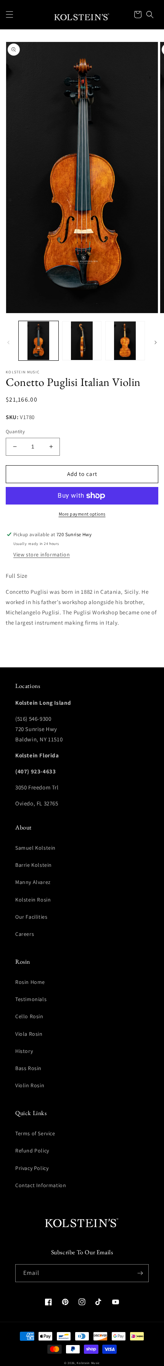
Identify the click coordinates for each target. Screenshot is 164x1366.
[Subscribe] (140, 1273)
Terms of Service (35, 1133)
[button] (9, 14)
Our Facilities (31, 916)
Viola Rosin (29, 1033)
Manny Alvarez (33, 882)
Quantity (15, 431)
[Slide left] (8, 342)
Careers (24, 933)
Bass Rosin (28, 1068)
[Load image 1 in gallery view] (38, 341)
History (24, 1051)
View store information (41, 554)
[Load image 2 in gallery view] (82, 341)
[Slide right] (155, 342)
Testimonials (31, 999)
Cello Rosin (29, 1016)
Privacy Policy (31, 1168)
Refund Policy (32, 1150)
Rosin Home (30, 982)
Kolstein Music (88, 1363)
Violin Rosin (29, 1085)
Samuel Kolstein (35, 847)
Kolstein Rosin (33, 899)
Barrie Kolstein (33, 864)
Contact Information (40, 1185)
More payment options (82, 514)
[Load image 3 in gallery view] (125, 341)
